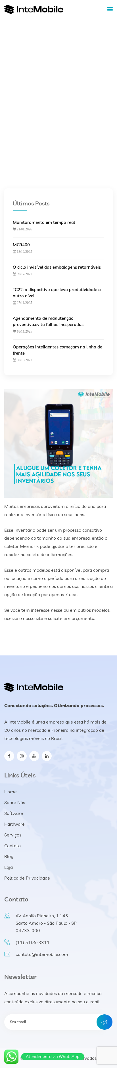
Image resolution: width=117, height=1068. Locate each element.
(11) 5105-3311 (33, 942)
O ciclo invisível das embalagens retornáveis (57, 267)
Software (13, 813)
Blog (8, 856)
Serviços (12, 835)
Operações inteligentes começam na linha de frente (57, 350)
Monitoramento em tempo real (44, 222)
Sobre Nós (14, 802)
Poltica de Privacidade (27, 878)
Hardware (14, 824)
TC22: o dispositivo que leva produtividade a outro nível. (57, 292)
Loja (8, 867)
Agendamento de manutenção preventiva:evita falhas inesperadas (48, 321)
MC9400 (21, 244)
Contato (12, 845)
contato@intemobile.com (42, 954)
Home (55, 101)
